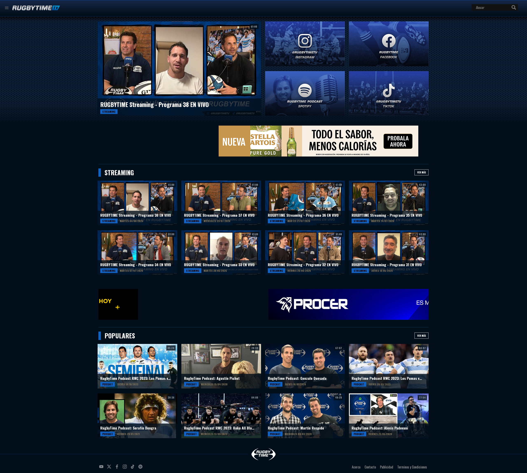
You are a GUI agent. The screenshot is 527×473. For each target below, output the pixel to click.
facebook (117, 468)
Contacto (370, 467)
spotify (141, 468)
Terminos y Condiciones (412, 467)
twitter (109, 468)
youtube (102, 468)
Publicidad (386, 467)
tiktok (133, 468)
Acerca (356, 467)
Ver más (421, 172)
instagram (125, 468)
